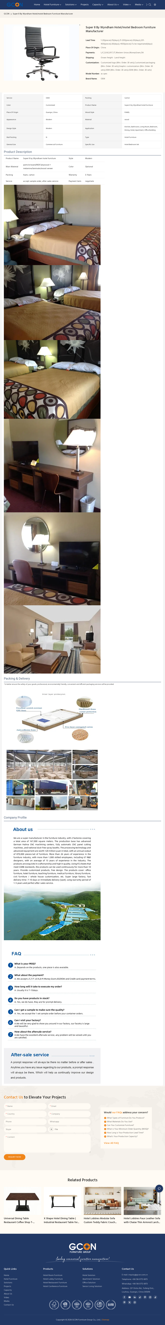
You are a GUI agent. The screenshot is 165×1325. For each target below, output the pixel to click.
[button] (146, 4)
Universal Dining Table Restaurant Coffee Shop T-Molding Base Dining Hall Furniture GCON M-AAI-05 (18, 1220)
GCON (6, 14)
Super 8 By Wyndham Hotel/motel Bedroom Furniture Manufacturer (43, 14)
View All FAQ (111, 1143)
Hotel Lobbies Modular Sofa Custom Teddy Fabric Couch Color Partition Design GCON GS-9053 (102, 1220)
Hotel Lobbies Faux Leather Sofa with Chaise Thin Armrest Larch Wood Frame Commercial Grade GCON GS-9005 (142, 1220)
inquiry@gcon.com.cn (138, 1275)
